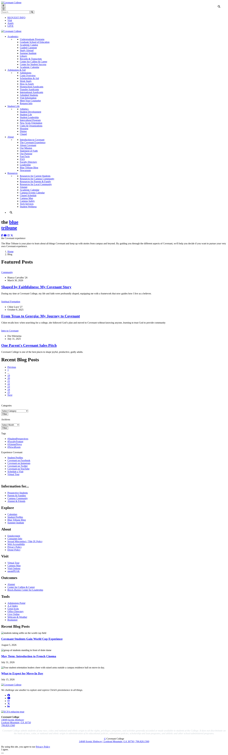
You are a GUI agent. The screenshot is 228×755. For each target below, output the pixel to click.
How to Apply (27, 84)
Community (7, 272)
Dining (23, 131)
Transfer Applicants (29, 89)
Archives (5, 419)
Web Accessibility (16, 544)
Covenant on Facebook (18, 460)
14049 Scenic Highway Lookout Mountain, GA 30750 (16, 721)
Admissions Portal (16, 603)
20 (8, 378)
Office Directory (15, 611)
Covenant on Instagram (18, 463)
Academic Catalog (29, 45)
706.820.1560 (8, 725)
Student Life (26, 114)
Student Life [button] (13, 106)
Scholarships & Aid (29, 78)
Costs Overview (28, 75)
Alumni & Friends (16, 501)
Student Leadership (29, 117)
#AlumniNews (14, 444)
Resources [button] (12, 173)
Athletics (24, 109)
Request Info (26, 103)
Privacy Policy (14, 547)
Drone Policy (13, 549)
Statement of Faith (29, 151)
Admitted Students (29, 95)
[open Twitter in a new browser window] (12, 235)
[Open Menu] (3, 5)
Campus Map (26, 198)
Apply (10, 23)
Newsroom (25, 170)
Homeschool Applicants (31, 86)
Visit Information (28, 98)
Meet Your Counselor (30, 100)
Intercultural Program (30, 120)
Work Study (26, 81)
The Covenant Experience (32, 142)
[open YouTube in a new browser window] (5, 235)
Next (9, 395)
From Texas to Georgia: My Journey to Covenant (40, 316)
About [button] (10, 137)
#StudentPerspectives (17, 438)
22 (8, 384)
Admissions (25, 72)
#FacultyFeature (15, 441)
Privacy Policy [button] (43, 746)
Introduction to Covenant (32, 139)
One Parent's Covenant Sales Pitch (29, 345)
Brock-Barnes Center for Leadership (25, 590)
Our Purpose (26, 153)
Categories (6, 405)
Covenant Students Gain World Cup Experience (32, 639)
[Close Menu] (3, 9)
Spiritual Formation (10, 301)
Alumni (23, 187)
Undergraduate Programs (32, 39)
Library (23, 56)
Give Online (13, 614)
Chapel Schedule (28, 195)
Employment (13, 536)
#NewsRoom (13, 447)
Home (10, 251)
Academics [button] (12, 36)
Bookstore (12, 620)
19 (8, 375)
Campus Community (17, 498)
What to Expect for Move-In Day (22, 673)
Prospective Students (17, 492)
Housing (24, 128)
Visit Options (13, 568)
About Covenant (28, 145)
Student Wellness (28, 206)
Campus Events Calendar (32, 192)
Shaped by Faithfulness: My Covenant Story (36, 287)
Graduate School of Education (34, 42)
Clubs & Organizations (31, 125)
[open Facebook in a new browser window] (2, 235)
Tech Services (27, 204)
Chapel (23, 134)
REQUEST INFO (16, 17)
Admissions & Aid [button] (16, 70)
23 (8, 386)
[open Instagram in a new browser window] (9, 235)
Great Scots (13, 608)
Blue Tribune (9, 225)
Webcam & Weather (17, 617)
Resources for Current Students (35, 176)
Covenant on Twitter (17, 466)
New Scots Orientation (31, 123)
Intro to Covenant (9, 330)
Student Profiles (15, 457)
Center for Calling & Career (33, 61)
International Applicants (31, 92)
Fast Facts (25, 156)
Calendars (12, 514)
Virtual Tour (13, 474)
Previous (11, 367)
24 (8, 389)
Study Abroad (27, 50)
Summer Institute (28, 53)
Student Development (30, 111)
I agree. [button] (5, 749)
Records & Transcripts (31, 58)
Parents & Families (16, 495)
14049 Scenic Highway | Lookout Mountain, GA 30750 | (107, 741)
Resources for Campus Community (37, 178)
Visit (9, 20)
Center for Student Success (33, 64)
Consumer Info (14, 538)
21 (8, 381)
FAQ (22, 159)
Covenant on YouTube (18, 468)
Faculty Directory (28, 162)
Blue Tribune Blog (29, 167)
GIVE (10, 26)
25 (8, 392)
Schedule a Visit (15, 471)
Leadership (25, 164)
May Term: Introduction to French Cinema (28, 656)
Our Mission (26, 148)
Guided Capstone (28, 47)
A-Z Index (12, 606)
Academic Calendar (29, 67)
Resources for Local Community (36, 184)
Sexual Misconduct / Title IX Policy (24, 541)
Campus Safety (27, 201)
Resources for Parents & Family (35, 181)
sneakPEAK (13, 571)
